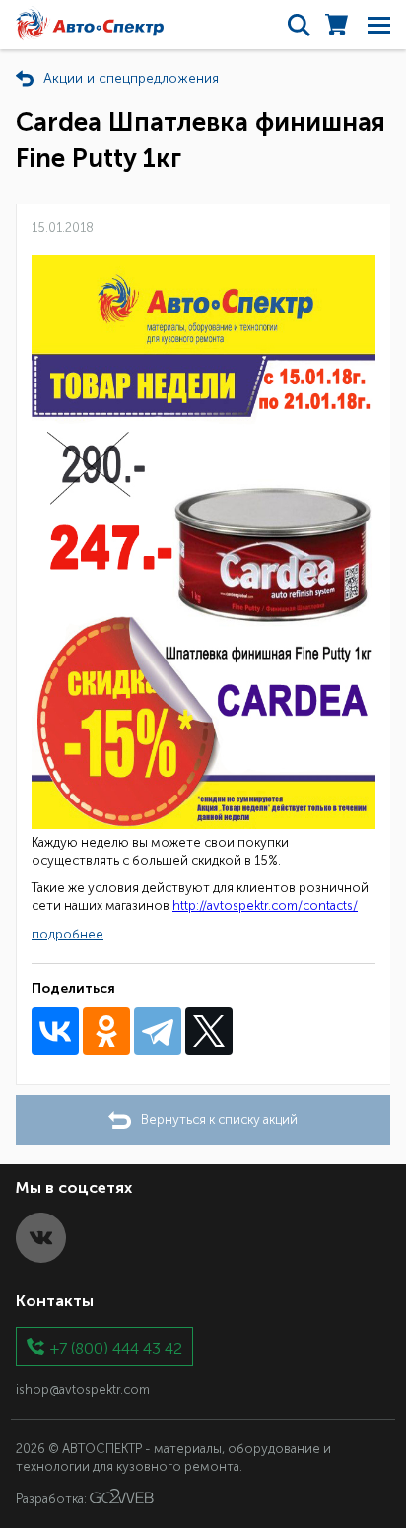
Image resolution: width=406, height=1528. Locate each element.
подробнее (67, 934)
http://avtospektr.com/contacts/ (265, 905)
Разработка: (53, 1499)
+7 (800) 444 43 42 (116, 1347)
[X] (209, 1031)
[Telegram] (157, 1031)
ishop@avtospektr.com (83, 1389)
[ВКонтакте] (55, 1031)
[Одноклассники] (106, 1031)
